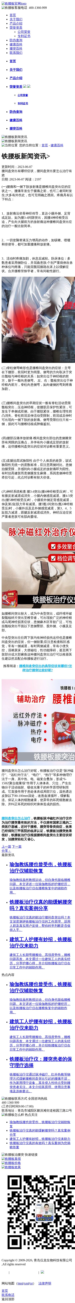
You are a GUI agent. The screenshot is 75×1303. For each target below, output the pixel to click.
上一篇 (6, 846)
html (20, 1283)
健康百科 (16, 44)
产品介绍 (16, 23)
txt (31, 1283)
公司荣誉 (24, 31)
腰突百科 (16, 48)
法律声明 (44, 1283)
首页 (13, 15)
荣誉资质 (16, 27)
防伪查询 (16, 40)
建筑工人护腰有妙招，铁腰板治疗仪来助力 (40, 1139)
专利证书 (24, 36)
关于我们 (16, 19)
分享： (6, 850)
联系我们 (16, 52)
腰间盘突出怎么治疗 (16, 818)
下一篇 (17, 846)
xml (26, 1283)
